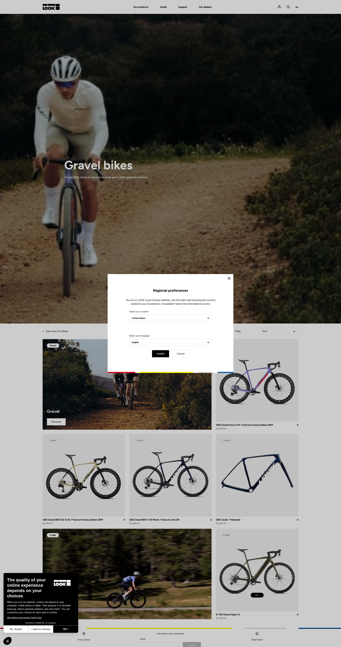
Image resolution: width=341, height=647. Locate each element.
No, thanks (16, 629)
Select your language (139, 336)
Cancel (181, 353)
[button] (7, 641)
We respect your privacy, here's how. (24, 617)
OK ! (65, 629)
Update (160, 353)
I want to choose (41, 629)
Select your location (139, 311)
